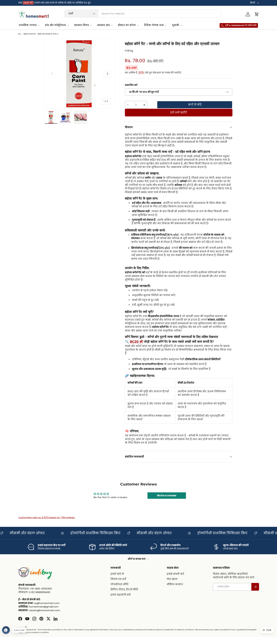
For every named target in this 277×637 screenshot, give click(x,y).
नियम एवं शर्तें (118, 579)
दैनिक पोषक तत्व (154, 25)
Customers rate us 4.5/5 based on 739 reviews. (46, 517)
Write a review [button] (166, 495)
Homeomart (30, 629)
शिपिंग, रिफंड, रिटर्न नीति (124, 589)
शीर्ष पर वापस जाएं (137, 559)
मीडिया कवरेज (175, 584)
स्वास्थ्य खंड (103, 25)
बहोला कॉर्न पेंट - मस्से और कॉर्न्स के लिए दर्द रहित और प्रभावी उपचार (41, 34)
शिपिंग (141, 72)
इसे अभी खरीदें (178, 112)
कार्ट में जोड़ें (194, 104)
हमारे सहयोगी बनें (120, 594)
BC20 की (136, 342)
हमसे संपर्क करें (175, 574)
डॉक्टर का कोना (127, 25)
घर (19, 34)
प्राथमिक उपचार (28, 25)
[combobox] (143, 13)
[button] (256, 14)
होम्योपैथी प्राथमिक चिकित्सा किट (73, 533)
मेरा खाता (172, 579)
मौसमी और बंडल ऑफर (132, 533)
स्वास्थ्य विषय (81, 25)
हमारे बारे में (117, 574)
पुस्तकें (175, 25)
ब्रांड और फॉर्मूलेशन (55, 25)
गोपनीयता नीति (119, 584)
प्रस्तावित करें (131, 85)
